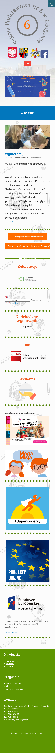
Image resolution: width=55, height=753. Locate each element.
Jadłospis (10, 666)
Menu (29, 113)
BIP (7, 686)
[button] (30, 258)
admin (38, 157)
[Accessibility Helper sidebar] (51, 3)
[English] (6, 297)
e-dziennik (10, 663)
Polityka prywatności (14, 683)
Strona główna (12, 661)
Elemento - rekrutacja (14, 689)
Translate (14, 303)
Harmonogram (11, 632)
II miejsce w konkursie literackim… (27, 236)
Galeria (9, 221)
